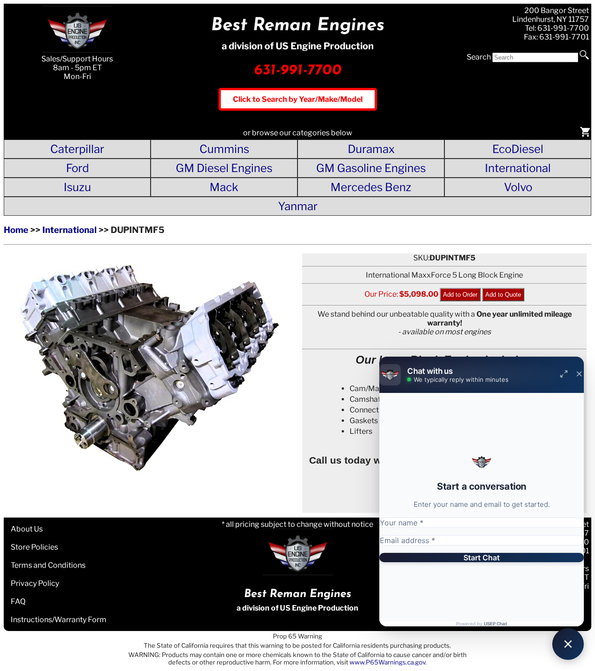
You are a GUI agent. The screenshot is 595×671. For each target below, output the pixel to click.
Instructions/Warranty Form (58, 619)
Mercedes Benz (371, 187)
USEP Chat (495, 623)
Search (479, 57)
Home (16, 230)
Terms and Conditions (48, 565)
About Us (27, 529)
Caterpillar (77, 149)
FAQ (18, 601)
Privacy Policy (35, 583)
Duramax (371, 149)
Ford (77, 168)
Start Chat (481, 557)
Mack (224, 187)
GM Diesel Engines (224, 168)
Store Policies (34, 547)
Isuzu (77, 187)
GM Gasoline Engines (371, 168)
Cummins (224, 149)
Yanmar (297, 206)
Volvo (518, 187)
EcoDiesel (517, 149)
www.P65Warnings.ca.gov (387, 662)
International (518, 168)
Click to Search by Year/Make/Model (298, 99)
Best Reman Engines (297, 26)
